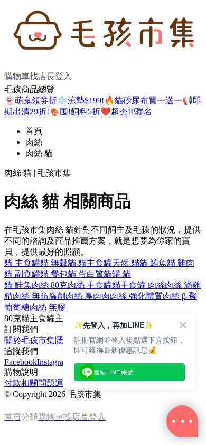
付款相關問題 (29, 383)
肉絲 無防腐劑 (39, 296)
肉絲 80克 (50, 284)
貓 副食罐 (22, 273)
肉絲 (33, 142)
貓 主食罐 (22, 262)
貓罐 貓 (117, 273)
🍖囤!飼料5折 (74, 111)
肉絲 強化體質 (136, 296)
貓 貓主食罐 (90, 262)
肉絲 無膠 (47, 307)
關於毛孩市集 (29, 340)
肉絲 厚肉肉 (87, 296)
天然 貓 (125, 262)
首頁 (33, 131)
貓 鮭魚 (18, 284)
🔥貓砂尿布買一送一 (143, 100)
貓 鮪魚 (153, 262)
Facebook (20, 361)
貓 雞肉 (180, 262)
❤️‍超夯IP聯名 (126, 111)
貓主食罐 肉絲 (138, 284)
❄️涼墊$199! (80, 100)
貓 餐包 (54, 273)
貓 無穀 (54, 262)
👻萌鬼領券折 (30, 100)
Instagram (53, 361)
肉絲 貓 (39, 153)
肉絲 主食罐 (90, 284)
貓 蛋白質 (86, 273)
